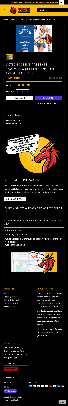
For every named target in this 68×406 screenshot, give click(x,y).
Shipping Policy (10, 296)
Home (6, 19)
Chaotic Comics (13, 78)
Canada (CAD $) (11, 378)
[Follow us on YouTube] (8, 386)
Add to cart (20, 98)
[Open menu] (4, 10)
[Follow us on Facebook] (5, 386)
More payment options (48, 103)
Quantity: (10, 91)
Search (7, 293)
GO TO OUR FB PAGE (15, 199)
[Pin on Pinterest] (54, 77)
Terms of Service (11, 303)
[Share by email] (60, 77)
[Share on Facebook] (50, 77)
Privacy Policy (9, 306)
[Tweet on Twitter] (57, 77)
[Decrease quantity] (18, 91)
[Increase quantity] (27, 91)
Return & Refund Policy (13, 300)
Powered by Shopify (11, 400)
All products (14, 19)
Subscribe (10, 368)
